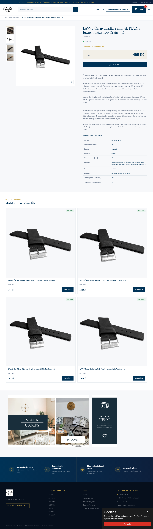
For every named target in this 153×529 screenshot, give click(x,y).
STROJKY (52, 515)
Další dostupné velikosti (95, 46)
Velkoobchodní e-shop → (118, 9)
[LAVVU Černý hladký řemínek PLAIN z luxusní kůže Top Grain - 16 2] (10, 39)
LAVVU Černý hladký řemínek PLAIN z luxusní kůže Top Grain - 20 (102, 280)
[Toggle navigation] (148, 9)
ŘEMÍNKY (52, 505)
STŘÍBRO (52, 498)
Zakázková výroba (89, 502)
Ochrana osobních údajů (91, 508)
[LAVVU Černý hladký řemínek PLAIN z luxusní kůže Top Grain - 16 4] (10, 58)
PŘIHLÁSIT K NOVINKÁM (16, 505)
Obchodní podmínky (89, 505)
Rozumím (127, 524)
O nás (85, 495)
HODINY (51, 508)
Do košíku (116, 64)
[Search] (75, 9)
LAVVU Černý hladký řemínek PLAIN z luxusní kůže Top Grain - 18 (31, 369)
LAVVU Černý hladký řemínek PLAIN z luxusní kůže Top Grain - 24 (102, 369)
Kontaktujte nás (146, 2)
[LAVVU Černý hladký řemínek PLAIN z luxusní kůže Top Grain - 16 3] (10, 48)
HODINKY (52, 502)
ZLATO (51, 495)
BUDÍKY (51, 512)
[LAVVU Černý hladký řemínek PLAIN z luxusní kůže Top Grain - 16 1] (10, 30)
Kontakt (134, 2)
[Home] (9, 9)
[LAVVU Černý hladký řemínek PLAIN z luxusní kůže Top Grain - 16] (45, 56)
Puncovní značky (122, 502)
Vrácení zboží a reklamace (126, 505)
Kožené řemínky (14, 17)
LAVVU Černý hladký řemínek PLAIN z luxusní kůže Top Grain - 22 (31, 280)
